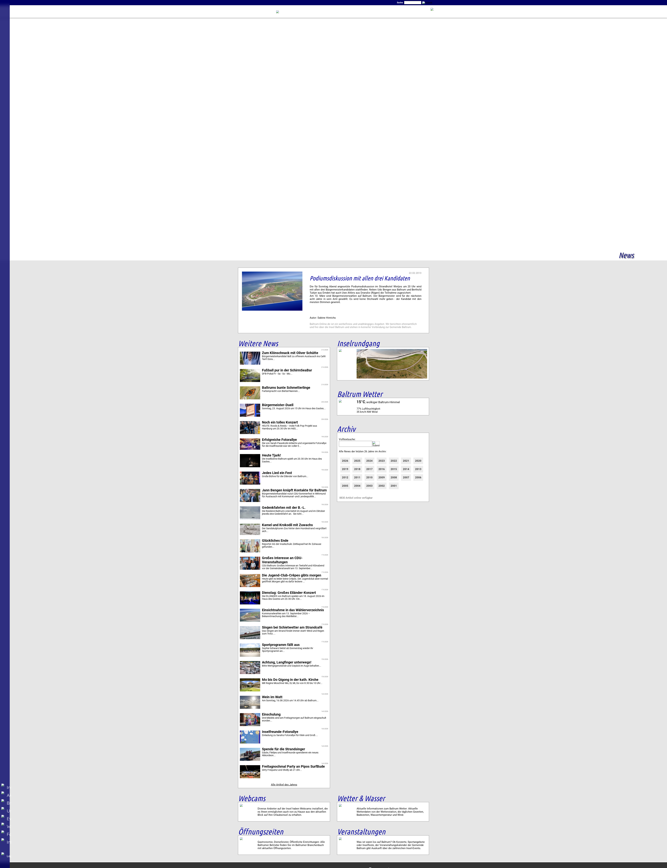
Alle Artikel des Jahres (284, 784)
